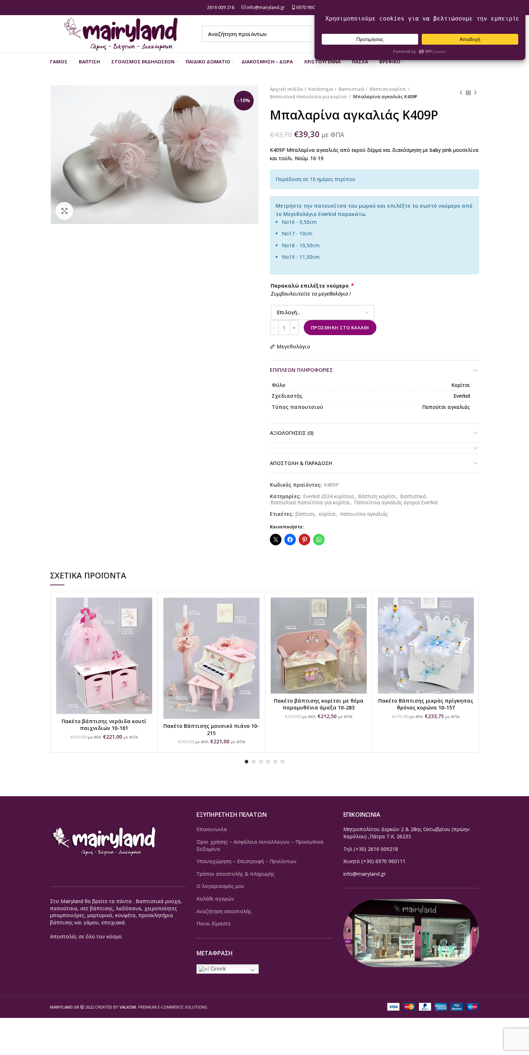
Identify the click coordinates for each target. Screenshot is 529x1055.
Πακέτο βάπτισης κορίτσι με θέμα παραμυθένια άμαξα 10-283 (318, 704)
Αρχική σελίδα (286, 89)
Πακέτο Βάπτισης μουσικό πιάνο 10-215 (211, 729)
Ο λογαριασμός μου (220, 886)
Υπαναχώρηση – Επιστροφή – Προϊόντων (246, 861)
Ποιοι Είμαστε (213, 923)
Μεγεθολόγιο (293, 346)
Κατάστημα (320, 89)
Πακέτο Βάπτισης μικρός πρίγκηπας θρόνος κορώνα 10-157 (425, 704)
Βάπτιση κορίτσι (388, 89)
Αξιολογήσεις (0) (291, 432)
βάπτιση (305, 514)
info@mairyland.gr (266, 7)
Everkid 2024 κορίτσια (328, 496)
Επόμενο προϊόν (475, 92)
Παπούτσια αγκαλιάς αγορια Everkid (396, 503)
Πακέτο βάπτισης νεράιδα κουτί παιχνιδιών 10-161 (104, 725)
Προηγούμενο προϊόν (461, 92)
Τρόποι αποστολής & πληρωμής (235, 873)
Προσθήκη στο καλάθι (340, 327)
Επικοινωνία (211, 829)
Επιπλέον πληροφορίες (301, 369)
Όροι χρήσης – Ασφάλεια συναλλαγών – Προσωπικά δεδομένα (260, 845)
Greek (217, 969)
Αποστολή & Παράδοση (301, 463)
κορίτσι (327, 514)
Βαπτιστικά (351, 89)
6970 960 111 (309, 7)
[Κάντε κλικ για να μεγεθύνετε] (64, 211)
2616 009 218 (220, 7)
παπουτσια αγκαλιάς (364, 514)
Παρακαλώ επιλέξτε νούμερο (312, 285)
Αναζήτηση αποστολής (224, 911)
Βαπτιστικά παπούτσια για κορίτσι (308, 96)
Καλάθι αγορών (215, 898)
